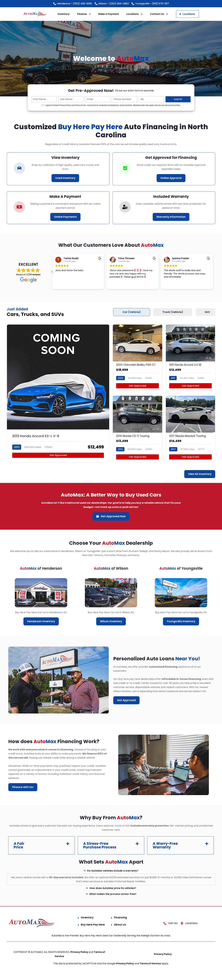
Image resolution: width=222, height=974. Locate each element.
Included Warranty (171, 196)
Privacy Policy (79, 952)
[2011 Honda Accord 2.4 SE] (190, 358)
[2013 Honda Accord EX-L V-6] (58, 393)
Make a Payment (108, 14)
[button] (213, 272)
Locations (132, 14)
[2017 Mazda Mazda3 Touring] (190, 429)
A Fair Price (19, 845)
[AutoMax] (35, 14)
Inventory (64, 14)
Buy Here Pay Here (93, 924)
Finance (82, 14)
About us (120, 924)
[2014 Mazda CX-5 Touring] (137, 429)
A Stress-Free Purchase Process (99, 845)
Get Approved (58, 455)
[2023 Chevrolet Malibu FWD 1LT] (137, 358)
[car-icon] (19, 168)
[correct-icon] (125, 168)
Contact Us (157, 14)
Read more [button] (61, 284)
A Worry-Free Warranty (165, 845)
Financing (120, 917)
